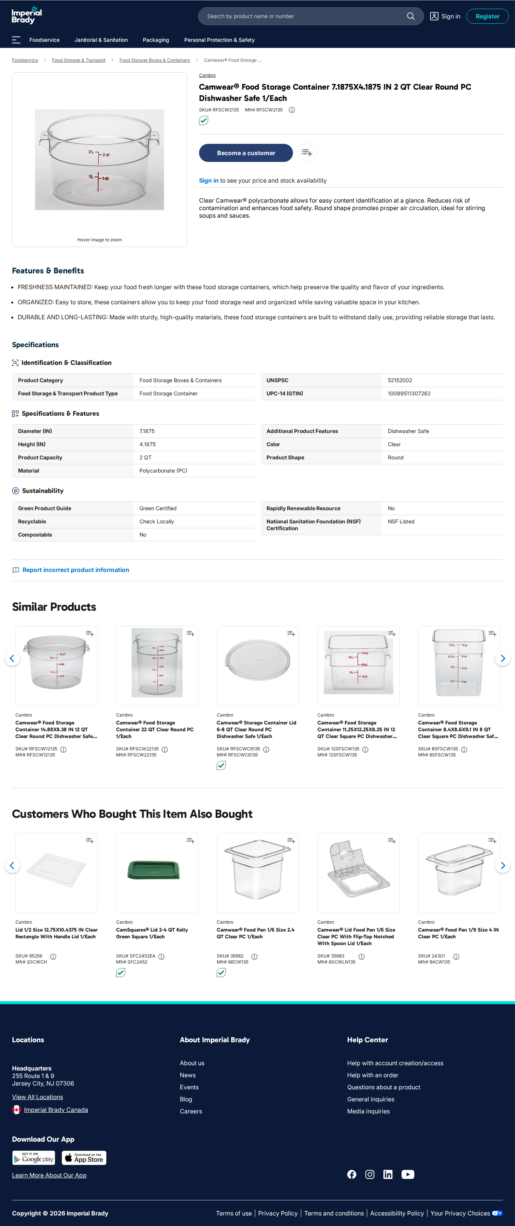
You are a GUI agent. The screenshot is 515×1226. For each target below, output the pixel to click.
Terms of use (234, 1213)
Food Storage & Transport (79, 60)
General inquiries (370, 1099)
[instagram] (369, 1174)
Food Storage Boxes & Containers (155, 60)
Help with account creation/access (395, 1063)
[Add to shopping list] (89, 633)
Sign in (209, 180)
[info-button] (292, 110)
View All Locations (37, 1097)
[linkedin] (387, 1174)
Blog (186, 1099)
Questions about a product (383, 1087)
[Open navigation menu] (16, 40)
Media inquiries (368, 1111)
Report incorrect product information (76, 569)
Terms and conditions (334, 1213)
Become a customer (246, 153)
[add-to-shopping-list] (306, 152)
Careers (191, 1111)
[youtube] (408, 1174)
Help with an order (373, 1075)
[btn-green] (203, 120)
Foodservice (25, 60)
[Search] (411, 16)
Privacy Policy (278, 1213)
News (188, 1075)
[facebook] (351, 1174)
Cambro (207, 75)
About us (192, 1063)
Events (189, 1087)
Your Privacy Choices (460, 1213)
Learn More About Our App (49, 1175)
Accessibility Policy (397, 1213)
